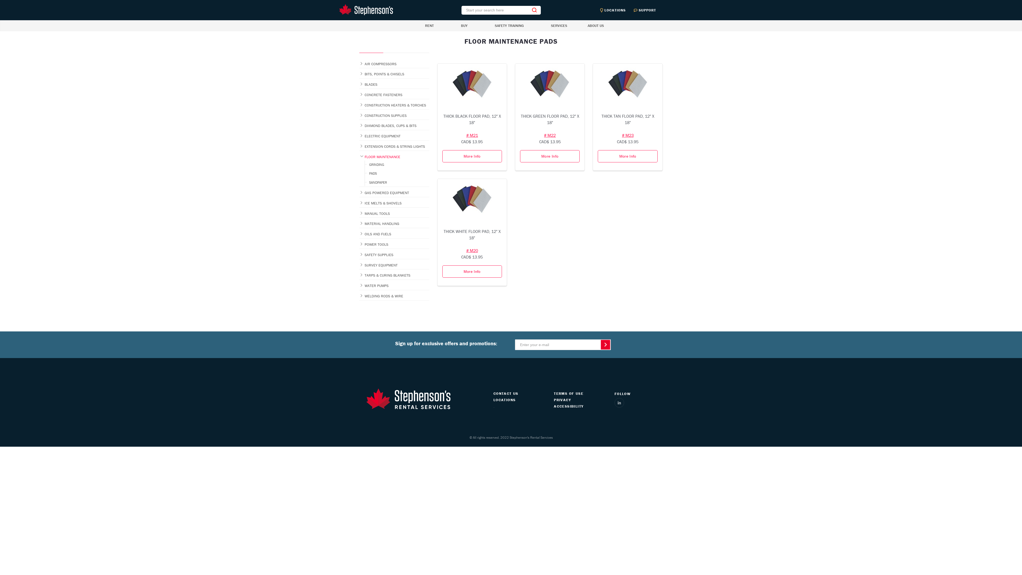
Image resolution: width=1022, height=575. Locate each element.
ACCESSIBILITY (568, 406)
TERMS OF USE (568, 393)
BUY (464, 25)
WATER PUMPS (377, 285)
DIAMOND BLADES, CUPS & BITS (391, 125)
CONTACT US (505, 393)
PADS (373, 173)
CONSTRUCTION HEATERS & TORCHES (395, 105)
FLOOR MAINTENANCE (382, 156)
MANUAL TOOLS (377, 213)
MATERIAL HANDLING (382, 223)
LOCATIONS (504, 399)
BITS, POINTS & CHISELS (384, 74)
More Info (472, 156)
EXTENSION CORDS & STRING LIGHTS (395, 146)
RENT (429, 25)
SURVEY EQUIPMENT (381, 265)
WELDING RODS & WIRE (384, 296)
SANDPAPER (378, 182)
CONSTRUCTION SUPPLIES (386, 115)
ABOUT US (596, 25)
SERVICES (559, 25)
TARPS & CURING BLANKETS (387, 275)
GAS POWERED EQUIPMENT (387, 192)
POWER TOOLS (376, 244)
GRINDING (376, 164)
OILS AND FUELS (378, 234)
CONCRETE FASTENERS (383, 94)
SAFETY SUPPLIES (379, 254)
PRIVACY (562, 399)
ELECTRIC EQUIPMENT (383, 136)
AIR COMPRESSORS (381, 63)
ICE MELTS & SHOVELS (383, 203)
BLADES (371, 84)
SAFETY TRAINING (509, 25)
